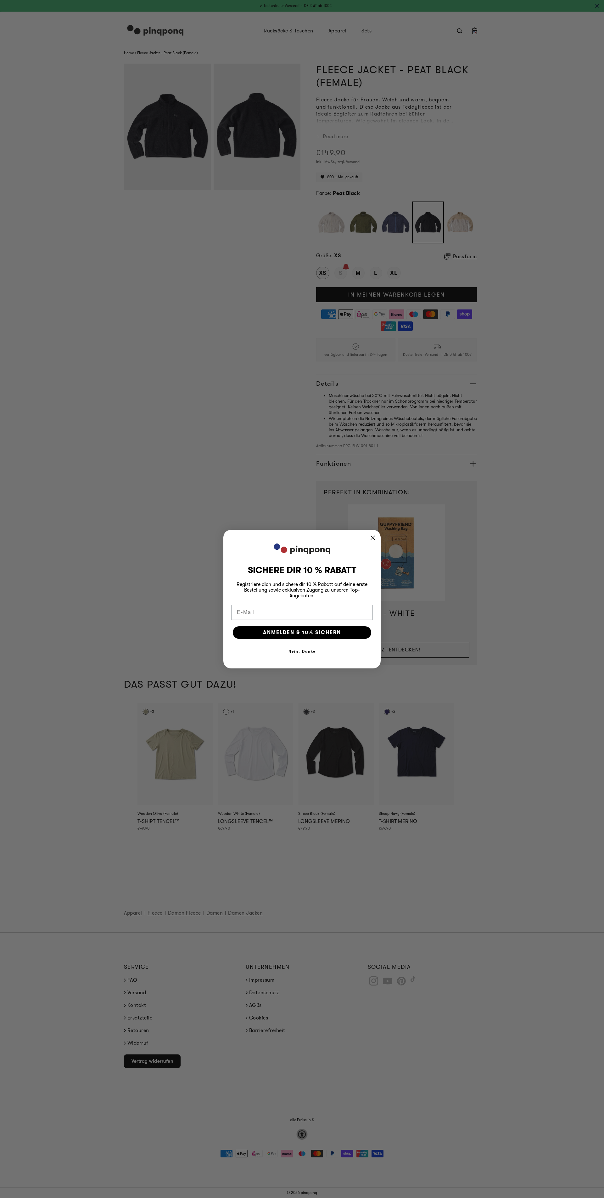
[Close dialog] (373, 537)
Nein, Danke (302, 651)
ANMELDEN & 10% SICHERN (302, 632)
